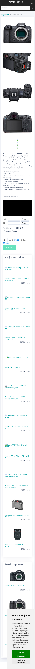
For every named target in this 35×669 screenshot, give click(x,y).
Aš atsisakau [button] (21, 656)
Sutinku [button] (21, 652)
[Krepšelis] (32, 2)
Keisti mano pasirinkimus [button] (21, 661)
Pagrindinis (5, 15)
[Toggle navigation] (2, 3)
